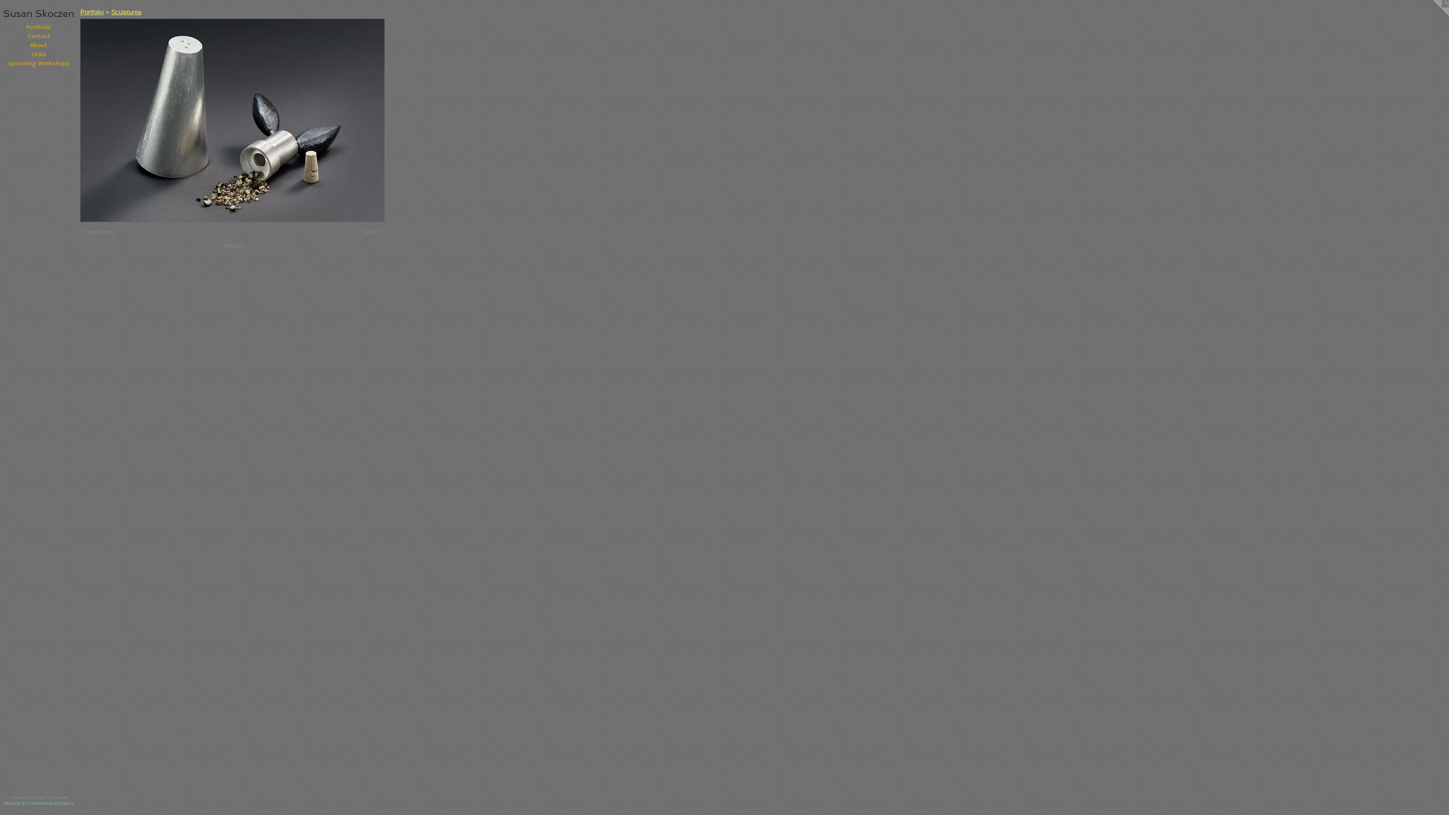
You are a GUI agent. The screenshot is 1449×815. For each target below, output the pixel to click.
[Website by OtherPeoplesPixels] (1434, 15)
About (38, 45)
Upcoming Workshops (38, 64)
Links (39, 54)
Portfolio (38, 27)
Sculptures (126, 12)
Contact (39, 36)
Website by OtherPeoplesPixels (38, 803)
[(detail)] (232, 120)
